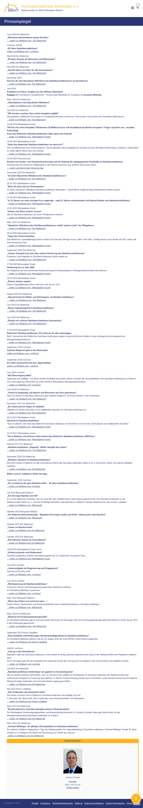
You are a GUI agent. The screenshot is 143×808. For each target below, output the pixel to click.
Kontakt (35, 803)
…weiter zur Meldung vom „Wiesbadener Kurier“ (29, 137)
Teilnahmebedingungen (62, 803)
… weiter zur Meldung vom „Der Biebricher (26, 300)
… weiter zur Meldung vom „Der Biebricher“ (27, 40)
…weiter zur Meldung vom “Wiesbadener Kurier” (29, 439)
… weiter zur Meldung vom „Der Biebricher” (27, 106)
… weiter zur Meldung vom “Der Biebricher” (27, 399)
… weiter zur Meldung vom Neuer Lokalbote (27, 642)
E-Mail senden (72, 787)
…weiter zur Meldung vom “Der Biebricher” (26, 84)
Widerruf (78, 803)
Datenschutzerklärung (94, 803)
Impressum (45, 803)
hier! (45, 474)
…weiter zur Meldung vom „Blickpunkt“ (24, 505)
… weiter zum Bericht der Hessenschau (25, 168)
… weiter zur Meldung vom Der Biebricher (26, 469)
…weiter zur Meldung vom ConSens (23, 486)
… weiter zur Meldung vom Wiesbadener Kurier (28, 559)
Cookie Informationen (115, 803)
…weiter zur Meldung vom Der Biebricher (26, 530)
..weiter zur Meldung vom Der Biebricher (25, 736)
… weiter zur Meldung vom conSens (23, 664)
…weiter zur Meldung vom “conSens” (24, 385)
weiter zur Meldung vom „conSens (22, 366)
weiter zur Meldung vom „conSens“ (23, 51)
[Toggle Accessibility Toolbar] (136, 800)
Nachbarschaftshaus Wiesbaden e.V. (50, 6)
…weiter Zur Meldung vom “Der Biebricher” (26, 413)
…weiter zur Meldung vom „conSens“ (24, 574)
